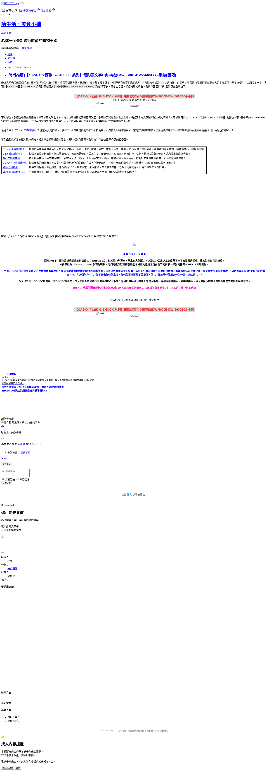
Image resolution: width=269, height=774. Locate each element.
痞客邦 (18, 444)
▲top (4, 458)
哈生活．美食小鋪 (21, 24)
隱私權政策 (152, 730)
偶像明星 (26, 452)
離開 (18, 768)
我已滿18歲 (7, 768)
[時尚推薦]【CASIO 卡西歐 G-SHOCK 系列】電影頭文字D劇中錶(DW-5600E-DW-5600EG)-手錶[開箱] (91, 75)
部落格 (11, 58)
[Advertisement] (134, 204)
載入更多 (6, 464)
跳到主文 (6, 32)
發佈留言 (6, 483)
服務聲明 (164, 730)
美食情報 (27, 48)
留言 (25, 444)
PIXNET (111, 730)
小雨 (3, 426)
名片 (9, 62)
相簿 (9, 54)
